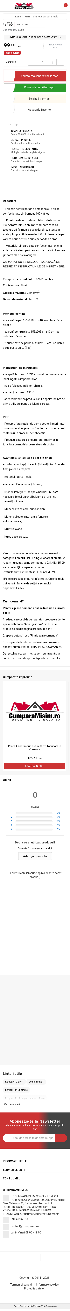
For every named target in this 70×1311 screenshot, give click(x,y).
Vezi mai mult (12, 1104)
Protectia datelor (34, 1288)
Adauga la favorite (39, 109)
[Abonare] (61, 1138)
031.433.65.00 (19, 1219)
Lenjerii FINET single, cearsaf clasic (36, 16)
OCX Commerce (48, 1306)
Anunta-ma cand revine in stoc (39, 76)
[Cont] (55, 4)
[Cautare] (51, 4)
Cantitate (11, 61)
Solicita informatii (39, 98)
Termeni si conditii (21, 1284)
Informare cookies (47, 1284)
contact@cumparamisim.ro (27, 1226)
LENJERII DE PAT (14, 1081)
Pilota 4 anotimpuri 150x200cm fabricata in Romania (34, 748)
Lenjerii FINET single (16, 1089)
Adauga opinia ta (35, 856)
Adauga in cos (34, 766)
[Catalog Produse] (5, 6)
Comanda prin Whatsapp (39, 87)
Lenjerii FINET (36, 1081)
